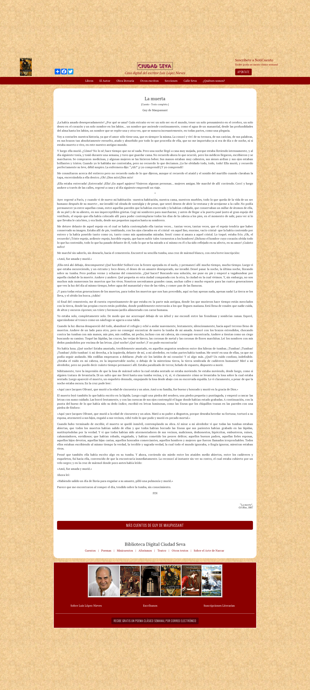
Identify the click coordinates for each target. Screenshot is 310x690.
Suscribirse (136, 372)
